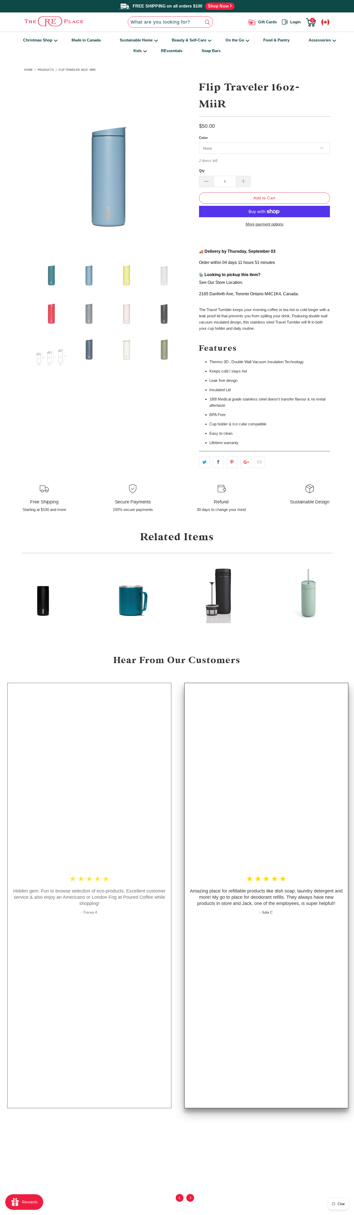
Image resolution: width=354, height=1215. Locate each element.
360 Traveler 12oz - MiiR (43, 593)
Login (295, 22)
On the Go (234, 40)
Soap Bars (211, 50)
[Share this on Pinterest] (232, 462)
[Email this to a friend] (259, 462)
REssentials (171, 50)
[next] (185, 163)
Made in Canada (86, 40)
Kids (137, 50)
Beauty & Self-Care (189, 40)
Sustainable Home (136, 40)
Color (203, 138)
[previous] (32, 163)
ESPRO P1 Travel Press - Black (220, 593)
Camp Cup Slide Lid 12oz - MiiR (132, 593)
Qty (201, 171)
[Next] (189, 1201)
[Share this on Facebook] (218, 462)
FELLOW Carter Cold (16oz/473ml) (309, 593)
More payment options (265, 224)
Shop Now (219, 6)
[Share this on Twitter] (204, 462)
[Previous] (179, 1201)
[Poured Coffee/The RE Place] (59, 21)
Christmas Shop (37, 40)
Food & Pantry (276, 40)
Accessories (320, 40)
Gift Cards (267, 22)
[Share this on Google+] (245, 462)
